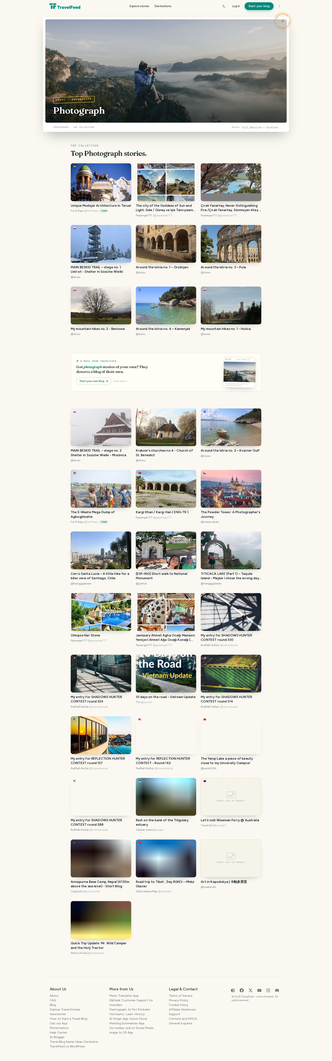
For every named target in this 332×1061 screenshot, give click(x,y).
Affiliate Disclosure (182, 1009)
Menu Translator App (124, 995)
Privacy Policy (178, 1000)
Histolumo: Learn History (127, 1014)
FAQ (53, 1000)
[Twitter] (250, 990)
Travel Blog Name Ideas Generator (74, 1042)
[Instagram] (268, 990)
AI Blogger (57, 1037)
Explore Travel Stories (65, 1009)
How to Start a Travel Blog (68, 1019)
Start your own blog (92, 381)
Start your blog (259, 6)
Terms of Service (181, 995)
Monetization (59, 1028)
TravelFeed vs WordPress (67, 1046)
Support (174, 1014)
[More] (279, 6)
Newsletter (58, 1014)
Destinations (162, 6)
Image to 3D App (121, 1032)
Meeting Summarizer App (126, 1023)
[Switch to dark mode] (224, 6)
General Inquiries (181, 1023)
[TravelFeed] (64, 6)
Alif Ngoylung (252, 127)
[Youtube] (259, 990)
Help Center (58, 1032)
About (54, 995)
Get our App (58, 1023)
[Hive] (232, 990)
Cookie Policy (178, 1005)
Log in (236, 6)
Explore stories (139, 6)
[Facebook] (241, 990)
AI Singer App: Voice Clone (128, 1019)
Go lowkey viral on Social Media (131, 1028)
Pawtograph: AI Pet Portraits (129, 1009)
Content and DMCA (183, 1019)
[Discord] (277, 990)
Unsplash (272, 127)
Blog (53, 1005)
